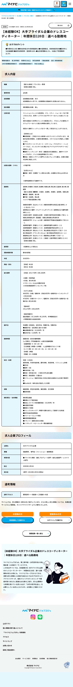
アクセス (6, 637)
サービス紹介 (26, 658)
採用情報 (42, 658)
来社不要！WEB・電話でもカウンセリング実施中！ (36, 10)
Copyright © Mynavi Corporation (33, 667)
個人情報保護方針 (52, 658)
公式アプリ (6, 623)
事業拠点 (35, 658)
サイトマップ (7, 641)
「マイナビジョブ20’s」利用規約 (14, 632)
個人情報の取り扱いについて (13, 628)
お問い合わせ (7, 645)
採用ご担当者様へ (9, 650)
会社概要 (18, 658)
